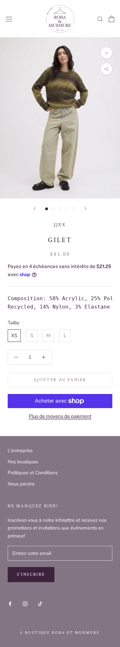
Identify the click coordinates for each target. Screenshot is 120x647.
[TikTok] (40, 603)
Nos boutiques (23, 462)
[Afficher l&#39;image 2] (53, 208)
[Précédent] (35, 208)
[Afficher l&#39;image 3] (60, 208)
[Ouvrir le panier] (111, 19)
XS (14, 335)
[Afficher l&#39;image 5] (73, 208)
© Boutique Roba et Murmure (60, 632)
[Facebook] (10, 603)
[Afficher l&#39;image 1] (46, 208)
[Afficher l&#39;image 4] (66, 208)
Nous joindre (21, 484)
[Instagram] (25, 603)
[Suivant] (85, 208)
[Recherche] (100, 19)
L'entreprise (20, 450)
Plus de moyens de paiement (60, 416)
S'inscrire (31, 574)
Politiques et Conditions (33, 472)
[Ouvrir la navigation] (9, 19)
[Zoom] (106, 52)
